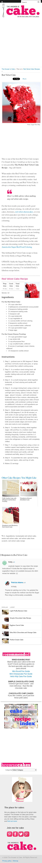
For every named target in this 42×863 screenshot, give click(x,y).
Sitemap (15, 861)
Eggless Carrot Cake (17, 625)
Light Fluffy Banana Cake (18, 611)
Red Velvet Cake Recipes (31, 69)
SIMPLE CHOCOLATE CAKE (21, 681)
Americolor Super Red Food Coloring (17, 247)
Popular (5, 607)
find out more (12, 821)
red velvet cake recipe (16, 541)
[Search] (39, 2)
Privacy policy (7, 861)
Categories (8, 770)
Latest (12, 607)
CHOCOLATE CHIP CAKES (21, 693)
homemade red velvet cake (26, 536)
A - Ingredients (9, 536)
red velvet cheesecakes (24, 211)
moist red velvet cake (10, 538)
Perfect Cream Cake (16, 640)
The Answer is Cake (8, 69)
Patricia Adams (17, 582)
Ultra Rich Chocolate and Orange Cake (23, 632)
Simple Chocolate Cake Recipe (20, 618)
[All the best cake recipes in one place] (21, 16)
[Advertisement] (21, 45)
